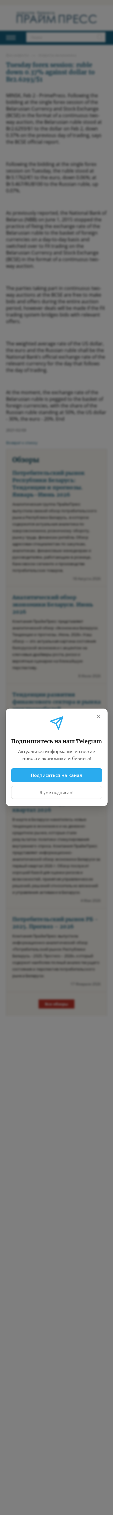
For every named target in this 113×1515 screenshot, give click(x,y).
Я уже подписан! (56, 793)
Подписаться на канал (56, 775)
